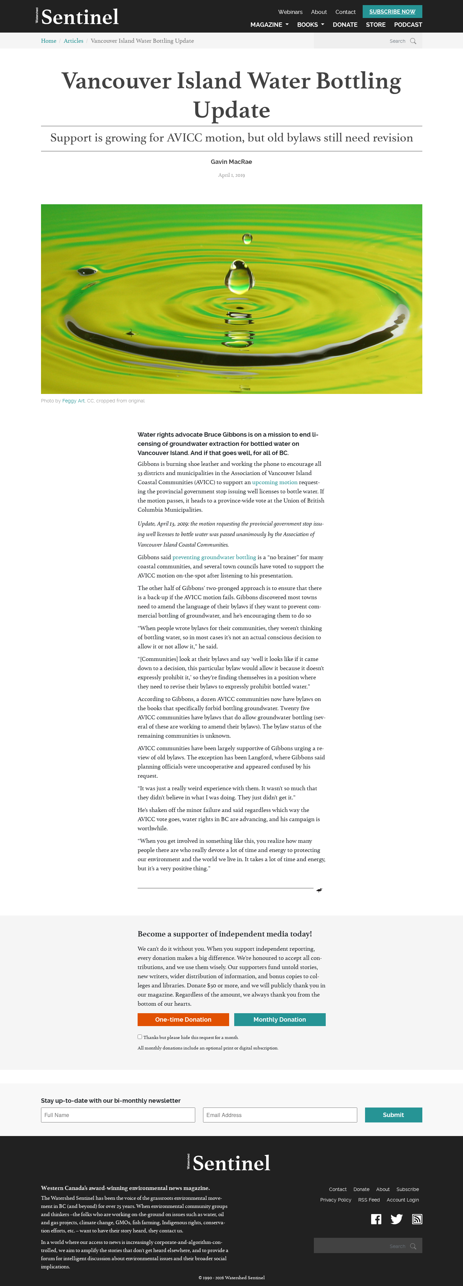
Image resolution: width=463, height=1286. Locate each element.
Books (308, 24)
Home (48, 42)
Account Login (403, 1200)
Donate (345, 24)
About (319, 12)
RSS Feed (369, 1200)
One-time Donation (183, 1019)
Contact (346, 12)
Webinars (290, 12)
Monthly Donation (280, 1019)
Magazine (267, 24)
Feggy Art (73, 400)
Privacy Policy (335, 1200)
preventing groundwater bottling (214, 559)
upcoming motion (275, 484)
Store (376, 24)
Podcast (408, 24)
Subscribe (408, 1189)
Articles (73, 42)
